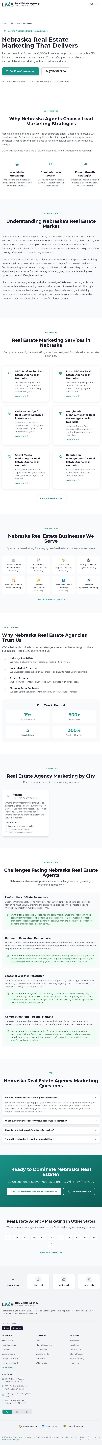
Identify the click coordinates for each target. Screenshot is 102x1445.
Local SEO (6, 1349)
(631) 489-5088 (14, 1389)
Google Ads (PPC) (10, 1358)
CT (60, 1237)
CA (42, 1237)
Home (5, 23)
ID (51, 1244)
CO (51, 1237)
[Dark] (26, 1412)
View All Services (49, 498)
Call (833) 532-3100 (81, 1191)
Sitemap (97, 1438)
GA (85, 1237)
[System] (7, 1412)
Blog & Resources (43, 1345)
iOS (7, 1328)
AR (34, 1237)
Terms (89, 1438)
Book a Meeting (77, 1358)
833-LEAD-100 (16, 1386)
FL (77, 1237)
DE (68, 1237)
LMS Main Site (42, 1363)
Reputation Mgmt (10, 1363)
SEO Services (8, 1340)
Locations (15, 23)
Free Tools (74, 1363)
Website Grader (42, 1354)
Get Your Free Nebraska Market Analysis (32, 1191)
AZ (25, 1237)
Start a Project (76, 1354)
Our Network (41, 1349)
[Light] (17, 1412)
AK (16, 1237)
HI (94, 1237)
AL (8, 1237)
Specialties (74, 1340)
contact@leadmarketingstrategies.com (18, 1394)
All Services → (8, 1367)
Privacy (82, 1438)
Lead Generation (9, 1345)
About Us (40, 1340)
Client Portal (75, 1349)
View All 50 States (49, 1252)
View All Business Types (49, 600)
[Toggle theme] (91, 3)
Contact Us (41, 1358)
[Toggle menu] (97, 3)
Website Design (9, 1354)
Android (18, 1328)
